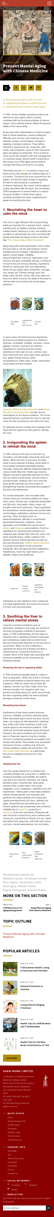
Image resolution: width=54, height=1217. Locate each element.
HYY (9, 1154)
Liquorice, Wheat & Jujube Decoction (20, 409)
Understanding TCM (16, 1121)
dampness (20, 527)
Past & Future (14, 1136)
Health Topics (14, 1125)
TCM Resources (15, 1139)
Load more (11, 1058)
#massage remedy (36, 878)
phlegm (6, 527)
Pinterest (33, 1185)
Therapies (12, 1128)
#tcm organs (10, 882)
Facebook (16, 1185)
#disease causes (13, 878)
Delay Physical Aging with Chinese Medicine (40, 909)
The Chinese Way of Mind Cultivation (25, 239)
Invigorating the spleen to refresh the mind (26, 103)
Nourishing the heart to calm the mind (24, 99)
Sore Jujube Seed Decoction (16, 750)
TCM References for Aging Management (12, 909)
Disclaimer (12, 1165)
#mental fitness (37, 890)
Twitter (14, 1189)
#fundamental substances (18, 874)
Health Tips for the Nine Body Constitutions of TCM (34, 1044)
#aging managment (14, 890)
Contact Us (13, 1173)
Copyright (12, 1162)
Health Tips (26, 963)
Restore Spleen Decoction (37, 542)
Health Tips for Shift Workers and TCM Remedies (35, 1025)
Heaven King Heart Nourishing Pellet (26, 411)
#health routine (27, 886)
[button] (5, 3)
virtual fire (23, 809)
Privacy (11, 1169)
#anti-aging (9, 886)
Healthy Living (14, 1132)
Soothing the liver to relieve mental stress (25, 106)
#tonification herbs (30, 882)
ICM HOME (12, 1151)
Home (10, 1117)
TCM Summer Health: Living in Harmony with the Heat (34, 969)
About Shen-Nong (15, 1158)
